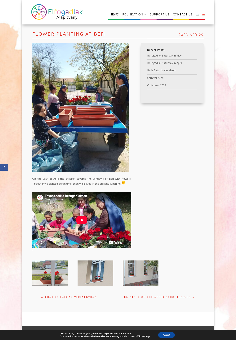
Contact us (182, 14)
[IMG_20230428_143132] (95, 286)
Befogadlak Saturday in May (164, 55)
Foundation (132, 14)
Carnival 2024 (155, 78)
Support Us (159, 14)
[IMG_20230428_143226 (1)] (140, 286)
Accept (166, 334)
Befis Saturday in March (161, 70)
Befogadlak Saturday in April (164, 63)
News (114, 14)
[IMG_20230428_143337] (50, 286)
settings (146, 336)
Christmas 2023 (156, 85)
